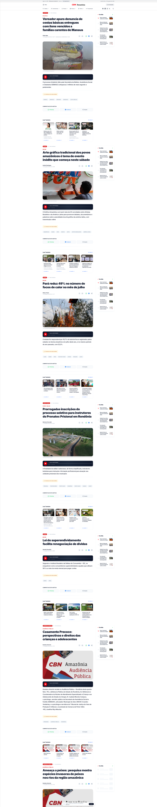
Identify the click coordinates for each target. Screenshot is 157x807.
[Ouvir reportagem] (45, 77)
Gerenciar (67, 804)
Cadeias (84, 486)
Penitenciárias (53, 486)
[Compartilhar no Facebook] (89, 36)
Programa (46, 721)
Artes (68, 231)
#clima (69, 356)
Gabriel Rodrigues (47, 165)
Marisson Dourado (47, 422)
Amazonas (65, 99)
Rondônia (70, 486)
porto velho (77, 486)
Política (45, 12)
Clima (45, 356)
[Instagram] (107, 8)
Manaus (45, 99)
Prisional (46, 486)
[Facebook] (103, 8)
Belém (45, 146)
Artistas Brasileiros (76, 231)
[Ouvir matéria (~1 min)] (82, 36)
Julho (81, 356)
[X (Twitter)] (109, 8)
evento (63, 231)
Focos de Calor (61, 356)
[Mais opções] (92, 36)
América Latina (87, 231)
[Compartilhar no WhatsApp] (86, 36)
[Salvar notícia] (79, 36)
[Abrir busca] (113, 9)
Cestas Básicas (73, 99)
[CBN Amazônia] (78, 4)
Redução (75, 356)
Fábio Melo (45, 35)
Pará (58, 231)
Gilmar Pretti (46, 292)
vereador (59, 99)
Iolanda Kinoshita (47, 549)
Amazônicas (46, 231)
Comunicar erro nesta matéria (51, 94)
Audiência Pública (48, 625)
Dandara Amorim (47, 644)
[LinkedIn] (105, 8)
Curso (90, 486)
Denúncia (52, 99)
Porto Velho (46, 403)
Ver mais (90, 120)
